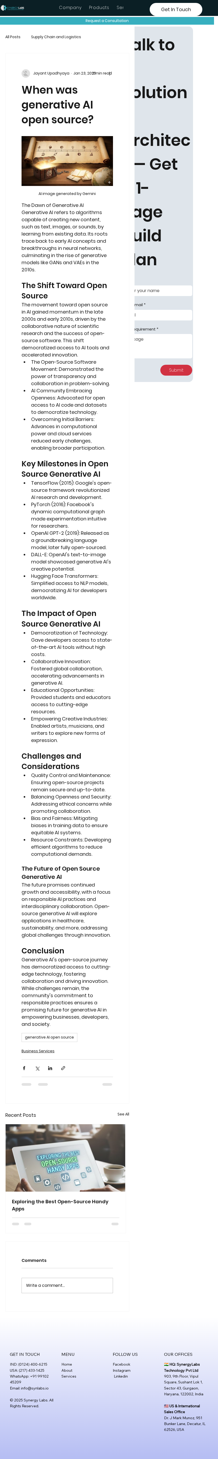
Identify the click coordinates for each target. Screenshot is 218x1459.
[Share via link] (63, 1068)
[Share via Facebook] (24, 1068)
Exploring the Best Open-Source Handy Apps (60, 1205)
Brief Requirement (140, 329)
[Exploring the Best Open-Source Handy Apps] (66, 1158)
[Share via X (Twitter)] (37, 1068)
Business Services (38, 1051)
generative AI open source (49, 1037)
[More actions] (110, 73)
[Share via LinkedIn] (50, 1068)
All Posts (12, 37)
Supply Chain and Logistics (56, 37)
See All (123, 1114)
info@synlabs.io (35, 1388)
